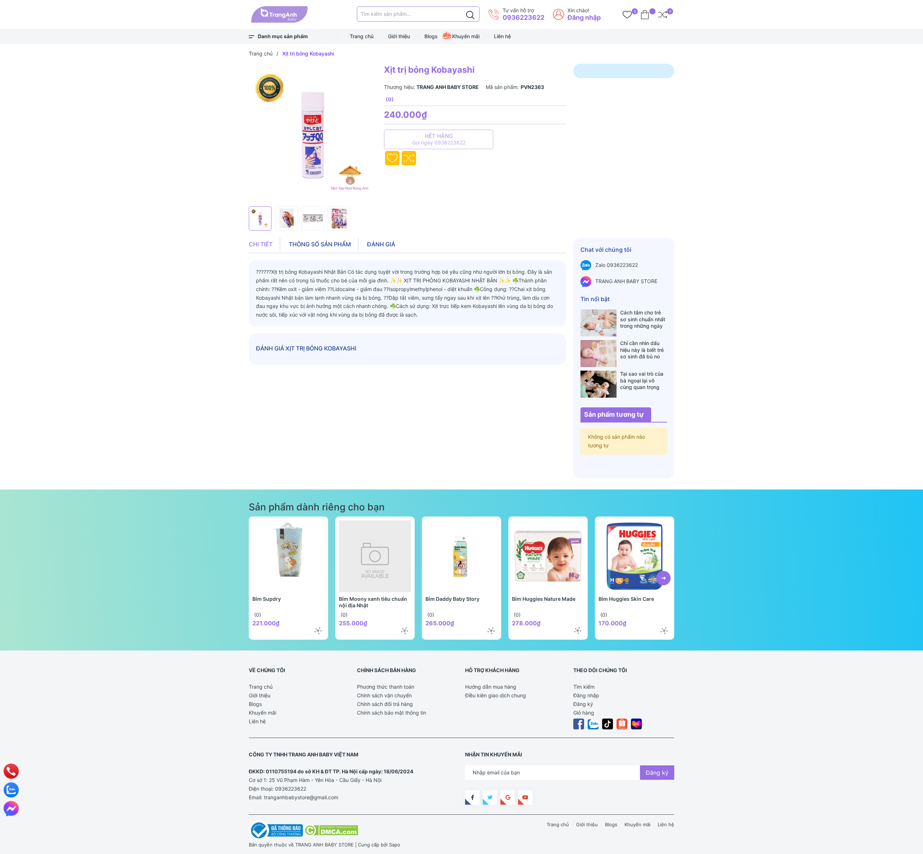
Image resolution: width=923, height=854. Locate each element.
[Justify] (470, 14)
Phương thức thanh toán (385, 687)
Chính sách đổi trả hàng (385, 704)
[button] (663, 578)
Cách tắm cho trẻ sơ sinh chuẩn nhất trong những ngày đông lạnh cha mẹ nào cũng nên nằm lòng (642, 319)
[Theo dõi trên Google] (507, 797)
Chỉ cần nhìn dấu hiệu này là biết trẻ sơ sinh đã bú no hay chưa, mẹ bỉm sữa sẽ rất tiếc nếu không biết (642, 349)
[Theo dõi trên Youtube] (525, 797)
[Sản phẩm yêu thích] (627, 14)
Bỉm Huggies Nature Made (543, 599)
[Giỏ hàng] (644, 14)
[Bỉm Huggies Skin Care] (635, 556)
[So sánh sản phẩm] (662, 14)
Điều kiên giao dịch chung (495, 695)
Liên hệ (502, 36)
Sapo (394, 845)
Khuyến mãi (466, 36)
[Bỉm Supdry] (288, 556)
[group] (313, 133)
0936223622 (523, 17)
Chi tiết (261, 244)
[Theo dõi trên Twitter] (490, 797)
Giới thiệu (399, 36)
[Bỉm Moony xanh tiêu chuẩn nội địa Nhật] (375, 556)
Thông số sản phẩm (320, 244)
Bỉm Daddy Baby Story (452, 599)
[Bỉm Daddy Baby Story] (461, 556)
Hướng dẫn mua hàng (490, 687)
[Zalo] (11, 789)
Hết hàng (438, 139)
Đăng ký (583, 704)
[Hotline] (11, 771)
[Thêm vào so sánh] (409, 158)
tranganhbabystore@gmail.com (301, 797)
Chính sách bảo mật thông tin (391, 713)
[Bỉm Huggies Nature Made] (548, 556)
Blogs (431, 36)
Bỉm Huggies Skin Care (626, 599)
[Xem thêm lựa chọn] (318, 630)
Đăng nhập (584, 17)
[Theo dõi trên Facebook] (472, 797)
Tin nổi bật (595, 299)
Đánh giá (381, 244)
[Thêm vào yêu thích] (392, 158)
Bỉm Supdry (266, 599)
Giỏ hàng (583, 713)
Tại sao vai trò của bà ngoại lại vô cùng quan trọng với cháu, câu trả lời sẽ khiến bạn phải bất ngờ (643, 380)
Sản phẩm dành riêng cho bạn (317, 507)
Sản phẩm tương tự (614, 414)
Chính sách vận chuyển (384, 695)
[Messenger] (11, 808)
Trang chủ (362, 36)
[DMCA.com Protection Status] (331, 830)
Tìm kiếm (584, 687)
